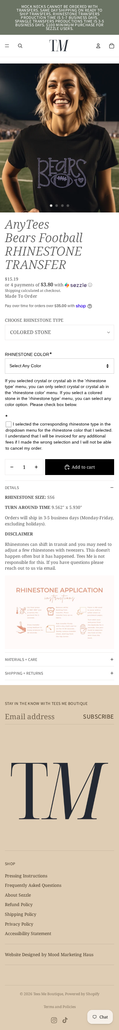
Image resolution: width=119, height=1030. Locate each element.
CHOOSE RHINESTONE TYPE (34, 320)
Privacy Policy (19, 924)
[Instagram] (54, 1020)
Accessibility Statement (28, 933)
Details (12, 487)
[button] (59, 285)
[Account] (98, 46)
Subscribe (98, 716)
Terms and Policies (60, 1006)
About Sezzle (18, 895)
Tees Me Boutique (48, 993)
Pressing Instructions (26, 875)
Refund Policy (19, 904)
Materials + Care (21, 659)
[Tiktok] (65, 1020)
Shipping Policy (20, 914)
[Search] (20, 46)
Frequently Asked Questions (33, 885)
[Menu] (7, 46)
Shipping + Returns (24, 673)
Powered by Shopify (82, 993)
